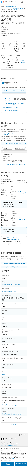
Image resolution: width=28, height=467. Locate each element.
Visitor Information (21, 192)
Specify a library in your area (13, 143)
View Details (23, 61)
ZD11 (3, 374)
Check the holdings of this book (15, 164)
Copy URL (10, 100)
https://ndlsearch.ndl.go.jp (10, 405)
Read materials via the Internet (9, 445)
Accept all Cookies (21, 463)
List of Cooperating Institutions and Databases (12, 133)
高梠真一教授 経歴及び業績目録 (11, 285)
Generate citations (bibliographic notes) (14, 103)
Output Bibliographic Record (11, 107)
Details (13, 458)
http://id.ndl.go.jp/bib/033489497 (12, 414)
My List (5, 100)
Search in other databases (11, 110)
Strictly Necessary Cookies (7, 463)
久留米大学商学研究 (10, 6)
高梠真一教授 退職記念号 (9, 291)
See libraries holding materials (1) (14, 91)
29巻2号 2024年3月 (17, 9)
